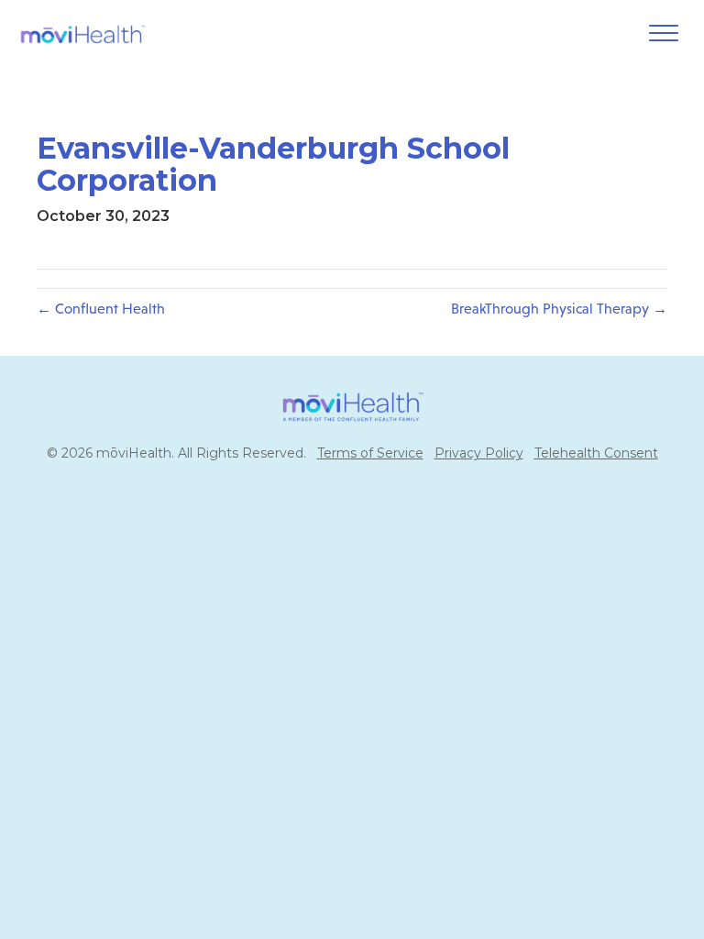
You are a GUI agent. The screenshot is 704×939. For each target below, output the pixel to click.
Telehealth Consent (596, 453)
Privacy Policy (478, 453)
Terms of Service (370, 453)
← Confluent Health (101, 308)
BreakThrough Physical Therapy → (559, 308)
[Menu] (664, 34)
